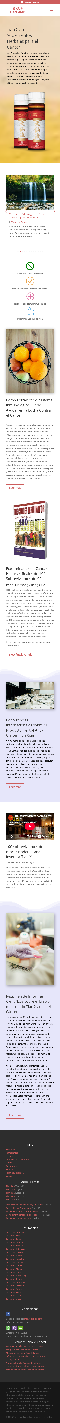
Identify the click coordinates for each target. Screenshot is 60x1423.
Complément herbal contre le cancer (23, 1214)
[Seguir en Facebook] (8, 1314)
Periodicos (11, 1169)
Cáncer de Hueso (14, 1255)
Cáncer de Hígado (14, 1252)
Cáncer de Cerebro (15, 1232)
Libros (9, 1162)
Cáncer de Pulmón (14, 1289)
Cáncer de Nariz (13, 1272)
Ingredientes (12, 1152)
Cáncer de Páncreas (15, 1282)
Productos (10, 1149)
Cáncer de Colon (13, 1239)
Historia (9, 1156)
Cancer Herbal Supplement (18, 1208)
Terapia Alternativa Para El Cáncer (22, 1349)
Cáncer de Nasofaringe (16, 1275)
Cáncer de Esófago (14, 1245)
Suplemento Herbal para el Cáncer (22, 1211)
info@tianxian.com (33, 1318)
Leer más (15, 488)
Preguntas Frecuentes (16, 1172)
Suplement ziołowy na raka (18, 1218)
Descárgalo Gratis (20, 654)
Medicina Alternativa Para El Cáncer (23, 1353)
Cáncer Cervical (13, 1235)
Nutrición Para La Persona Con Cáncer (24, 1363)
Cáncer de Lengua (14, 1262)
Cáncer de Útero (13, 1299)
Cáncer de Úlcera (14, 1295)
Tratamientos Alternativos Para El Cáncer (25, 1346)
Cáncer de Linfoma (15, 1265)
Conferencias (12, 1166)
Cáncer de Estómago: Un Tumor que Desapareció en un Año (27, 216)
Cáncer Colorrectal (14, 1242)
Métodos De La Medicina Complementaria (25, 1356)
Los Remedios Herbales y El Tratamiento (25, 1366)
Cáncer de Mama (14, 1269)
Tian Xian (10, 1186)
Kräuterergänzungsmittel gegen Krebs (24, 1204)
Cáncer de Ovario (14, 1279)
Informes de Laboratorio (17, 1159)
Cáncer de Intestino (15, 1259)
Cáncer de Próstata (15, 1285)
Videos (9, 1176)
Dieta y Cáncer (13, 1359)
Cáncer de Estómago (20, 222)
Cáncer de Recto (13, 1292)
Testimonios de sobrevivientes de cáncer (25, 1369)
